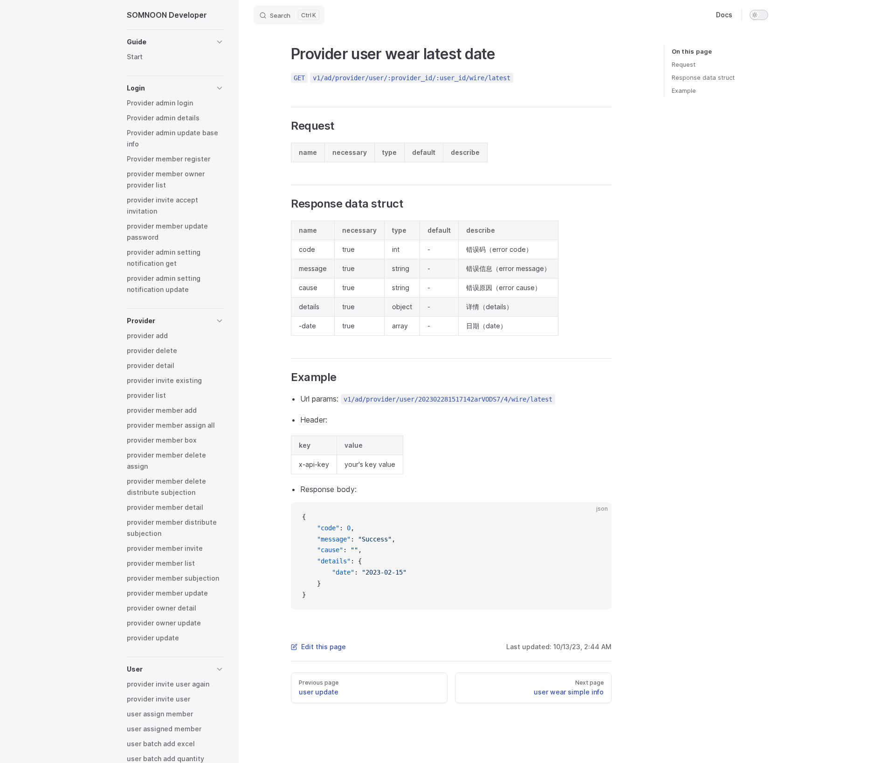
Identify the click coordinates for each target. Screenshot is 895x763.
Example (684, 90)
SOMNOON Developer (167, 15)
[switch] (759, 15)
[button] (175, 42)
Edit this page (323, 647)
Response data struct (703, 77)
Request (683, 64)
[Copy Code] (596, 517)
